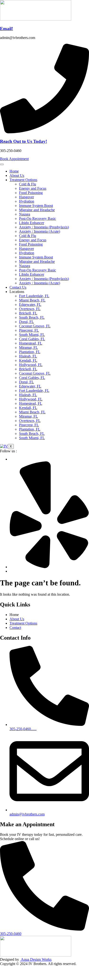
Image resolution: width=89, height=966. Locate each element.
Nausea (24, 214)
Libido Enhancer (31, 223)
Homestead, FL (30, 343)
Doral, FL (26, 322)
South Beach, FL (32, 317)
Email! (6, 28)
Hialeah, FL (28, 356)
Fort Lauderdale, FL (34, 296)
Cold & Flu (27, 184)
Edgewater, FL (30, 304)
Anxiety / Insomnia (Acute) (39, 231)
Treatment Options (23, 180)
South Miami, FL (32, 335)
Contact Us (17, 287)
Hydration (26, 201)
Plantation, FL (29, 352)
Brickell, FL (28, 313)
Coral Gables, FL (32, 339)
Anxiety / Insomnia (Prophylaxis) (44, 227)
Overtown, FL (30, 309)
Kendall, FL (28, 360)
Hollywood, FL (30, 365)
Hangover (26, 197)
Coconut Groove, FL (35, 326)
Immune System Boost (36, 206)
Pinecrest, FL (29, 330)
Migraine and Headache (37, 210)
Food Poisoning (31, 193)
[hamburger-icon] (2, 164)
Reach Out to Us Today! (23, 141)
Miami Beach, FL (32, 300)
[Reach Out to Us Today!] (44, 132)
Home (14, 171)
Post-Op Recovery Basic (37, 218)
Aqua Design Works (36, 959)
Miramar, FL (28, 347)
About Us (16, 175)
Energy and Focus (32, 188)
